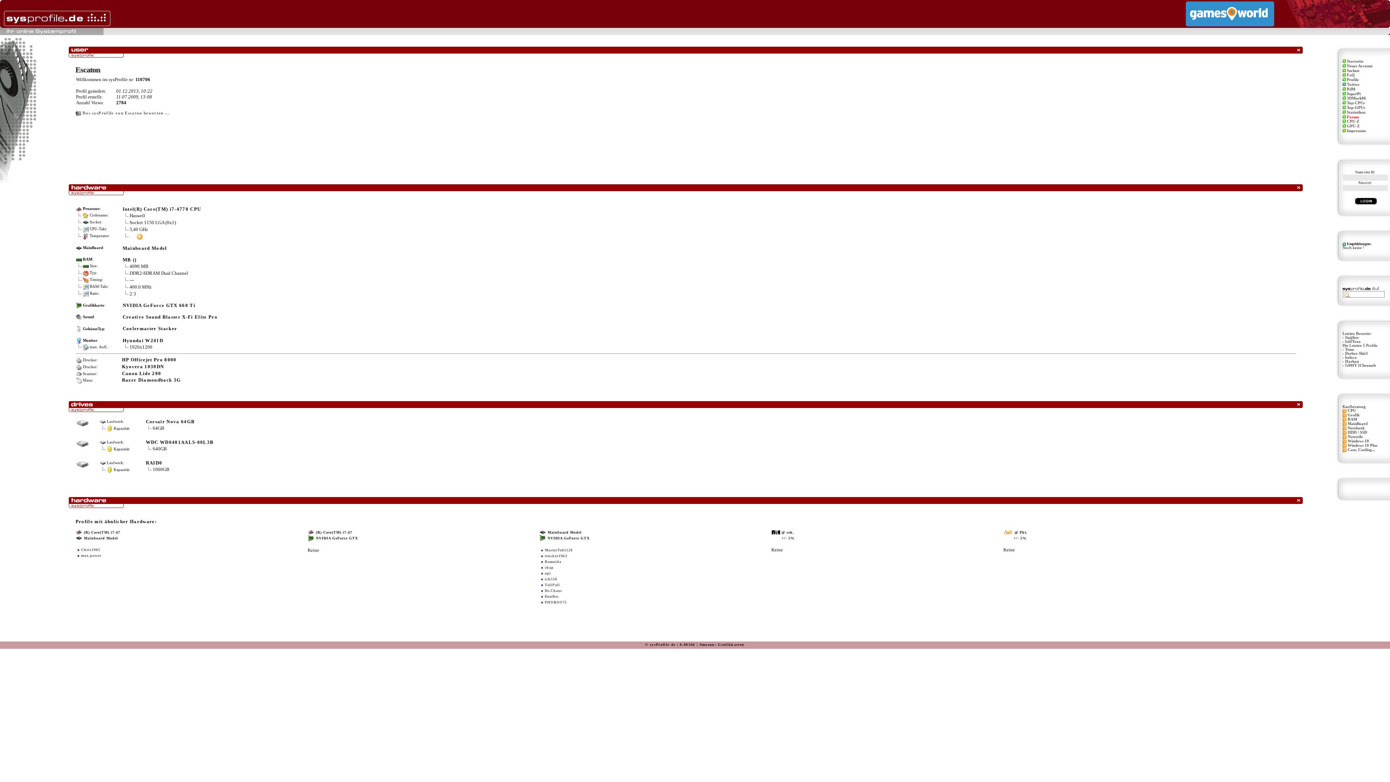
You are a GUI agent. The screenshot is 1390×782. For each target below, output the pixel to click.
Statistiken (1356, 112)
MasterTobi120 (559, 550)
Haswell (137, 215)
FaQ (1351, 75)
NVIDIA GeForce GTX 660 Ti (159, 305)
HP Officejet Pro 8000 (149, 359)
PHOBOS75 (556, 602)
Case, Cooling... (1361, 450)
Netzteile (1355, 437)
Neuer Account (1360, 66)
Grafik (1354, 415)
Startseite (1355, 61)
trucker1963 (556, 556)
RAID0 (154, 463)
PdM (1351, 89)
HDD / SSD (1357, 432)
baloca (1351, 358)
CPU (1352, 411)
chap (549, 567)
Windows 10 (1358, 441)
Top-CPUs (1356, 103)
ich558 (551, 579)
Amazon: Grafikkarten (722, 645)
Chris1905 (90, 550)
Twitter (1353, 85)
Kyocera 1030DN (143, 366)
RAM (1352, 419)
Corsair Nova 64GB (170, 421)
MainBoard (1358, 424)
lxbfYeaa (1353, 342)
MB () (130, 259)
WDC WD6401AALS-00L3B (180, 442)
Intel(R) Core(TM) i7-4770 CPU (162, 209)
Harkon (1352, 361)
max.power (91, 556)
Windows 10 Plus (1362, 445)
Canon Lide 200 (141, 373)
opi (548, 573)
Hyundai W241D (143, 340)
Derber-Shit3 (1356, 354)
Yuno (1349, 350)
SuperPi (1354, 94)
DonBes (552, 596)
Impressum (1356, 131)
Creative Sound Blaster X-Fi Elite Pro (170, 317)
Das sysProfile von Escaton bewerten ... (126, 113)
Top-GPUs (1356, 108)
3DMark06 (1356, 98)
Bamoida (553, 562)
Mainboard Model (145, 248)
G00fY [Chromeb (1360, 365)
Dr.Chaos (553, 591)
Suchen (1353, 71)
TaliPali (552, 585)
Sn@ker (1352, 338)
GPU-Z (1353, 126)
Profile (1353, 80)
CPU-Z (1353, 121)
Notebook (1356, 428)
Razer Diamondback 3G (151, 380)
